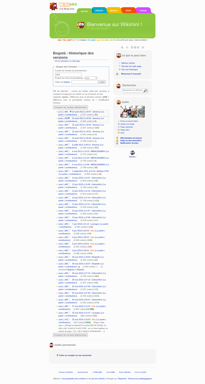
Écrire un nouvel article (129, 121)
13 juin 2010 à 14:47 (81, 178)
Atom (122, 133)
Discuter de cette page (131, 66)
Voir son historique (129, 69)
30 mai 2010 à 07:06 (81, 286)
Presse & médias (140, 372)
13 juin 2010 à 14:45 (81, 184)
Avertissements (82, 372)
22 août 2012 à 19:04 (81, 125)
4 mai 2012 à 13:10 (80, 151)
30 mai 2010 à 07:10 (81, 280)
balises (67, 82)
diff (66, 112)
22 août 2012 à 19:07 (81, 112)
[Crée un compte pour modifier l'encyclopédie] (102, 40)
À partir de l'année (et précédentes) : (71, 70)
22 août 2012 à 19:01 (81, 131)
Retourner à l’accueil (131, 74)
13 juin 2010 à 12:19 (81, 197)
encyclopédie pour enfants (74, 378)
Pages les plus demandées (131, 141)
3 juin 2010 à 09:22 (80, 237)
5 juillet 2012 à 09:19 (81, 145)
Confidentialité (97, 372)
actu (61, 118)
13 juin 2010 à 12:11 (81, 204)
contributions (71, 114)
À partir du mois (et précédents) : (69, 78)
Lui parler (63, 174)
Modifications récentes (129, 143)
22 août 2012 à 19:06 (81, 118)
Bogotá (80, 269)
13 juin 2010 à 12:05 (81, 217)
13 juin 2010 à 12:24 (81, 191)
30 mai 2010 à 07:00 (81, 293)
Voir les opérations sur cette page (67, 61)
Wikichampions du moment (131, 138)
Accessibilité (111, 372)
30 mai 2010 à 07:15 (81, 273)
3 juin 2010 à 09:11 (80, 250)
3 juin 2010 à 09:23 (80, 231)
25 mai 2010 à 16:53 (81, 319)
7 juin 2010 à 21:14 (80, 224)
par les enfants (98, 378)
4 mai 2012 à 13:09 (80, 164)
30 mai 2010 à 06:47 (81, 300)
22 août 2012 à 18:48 (81, 138)
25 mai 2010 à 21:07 (81, 313)
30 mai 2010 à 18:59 (81, 257)
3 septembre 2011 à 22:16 (83, 171)
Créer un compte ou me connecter (75, 355)
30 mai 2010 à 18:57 (81, 264)
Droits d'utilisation (125, 372)
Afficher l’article (128, 63)
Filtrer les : (63, 82)
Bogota (70, 269)
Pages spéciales (126, 127)
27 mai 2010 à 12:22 (81, 306)
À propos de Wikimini (66, 372)
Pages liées (124, 130)
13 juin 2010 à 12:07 (81, 211)
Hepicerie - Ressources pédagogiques (135, 378)
